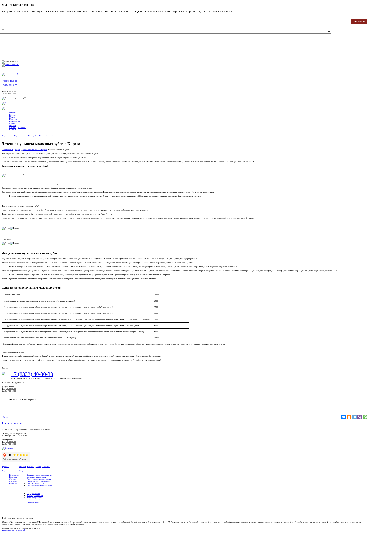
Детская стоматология (36, 483)
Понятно (359, 21)
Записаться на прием (22, 399)
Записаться (14, 61)
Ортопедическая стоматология (39, 479)
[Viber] (359, 417)
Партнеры (13, 477)
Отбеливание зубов (34, 500)
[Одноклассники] (349, 417)
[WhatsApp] (365, 417)
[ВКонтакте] (343, 417)
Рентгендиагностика (35, 496)
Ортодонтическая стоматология (39, 485)
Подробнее (241, 11)
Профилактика (32, 502)
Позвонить (14, 65)
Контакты (13, 130)
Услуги (12, 117)
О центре (12, 113)
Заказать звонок (12, 422)
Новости (12, 115)
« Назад (5, 417)
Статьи (12, 123)
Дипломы (13, 481)
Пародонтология (33, 493)
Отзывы (12, 125)
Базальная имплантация (36, 477)
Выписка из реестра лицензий (13, 530)
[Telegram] (354, 417)
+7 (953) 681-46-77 (9, 85)
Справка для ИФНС (17, 128)
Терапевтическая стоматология (39, 475)
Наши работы (14, 121)
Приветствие (14, 475)
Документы (13, 479)
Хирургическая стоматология (38, 481)
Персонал (13, 119)
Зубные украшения (34, 498)
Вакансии (13, 483)
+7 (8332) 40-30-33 (9, 81)
